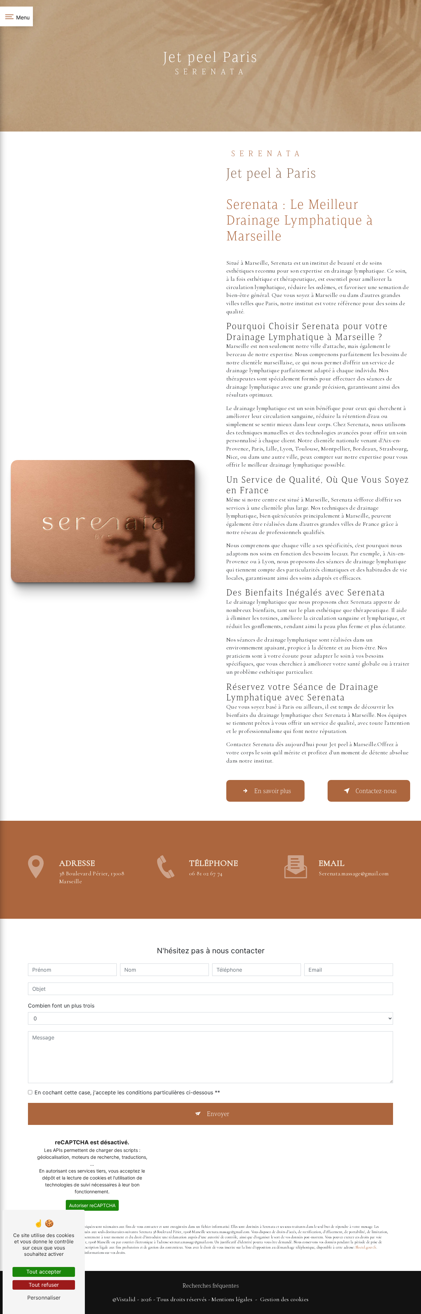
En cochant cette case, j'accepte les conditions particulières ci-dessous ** (127, 1092)
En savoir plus (272, 791)
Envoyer (218, 1114)
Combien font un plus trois (61, 1005)
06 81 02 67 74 (206, 873)
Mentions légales (231, 1299)
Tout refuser (44, 1284)
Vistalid (126, 1299)
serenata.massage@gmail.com (353, 873)
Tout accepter (43, 1271)
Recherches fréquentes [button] (211, 1285)
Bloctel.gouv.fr (366, 1247)
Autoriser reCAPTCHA (92, 1205)
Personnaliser (44, 1297)
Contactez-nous (376, 791)
